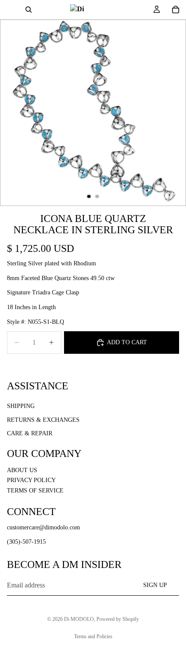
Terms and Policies (93, 636)
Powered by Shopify (117, 619)
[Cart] (175, 9)
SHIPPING (21, 406)
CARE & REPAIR (29, 433)
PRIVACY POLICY (31, 480)
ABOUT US (22, 470)
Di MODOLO (79, 619)
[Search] (28, 9)
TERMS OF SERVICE (35, 490)
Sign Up (155, 585)
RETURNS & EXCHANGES (43, 420)
